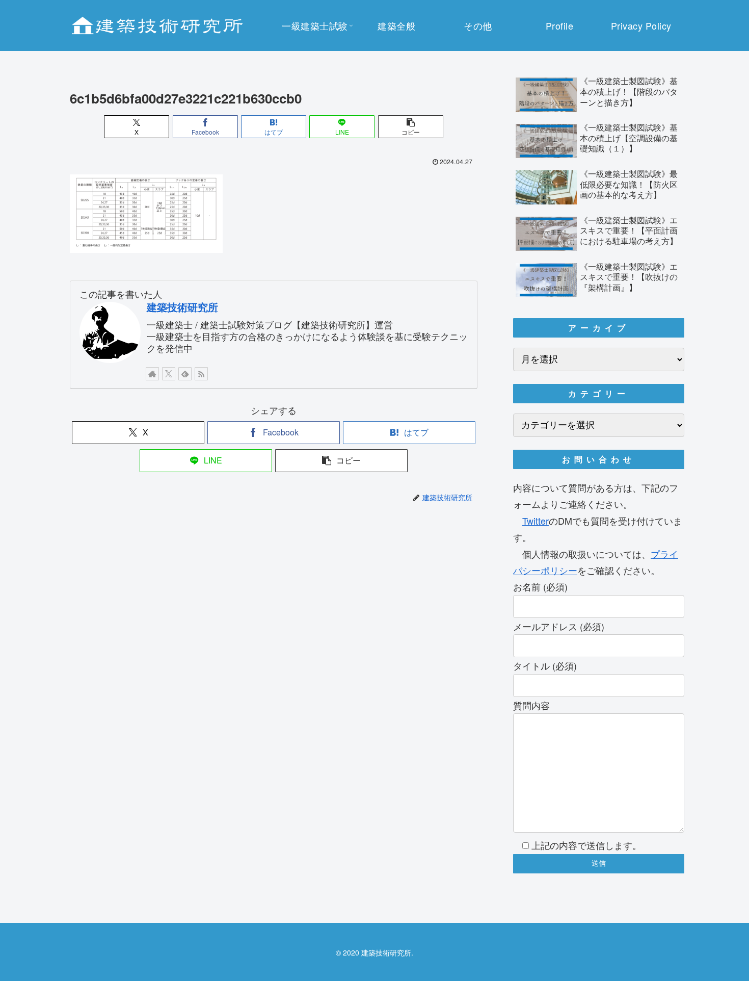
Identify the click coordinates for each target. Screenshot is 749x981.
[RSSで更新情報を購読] (201, 373)
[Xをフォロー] (168, 373)
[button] (410, 126)
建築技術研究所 (182, 307)
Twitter (535, 520)
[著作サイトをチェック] (152, 373)
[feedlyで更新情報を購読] (185, 373)
